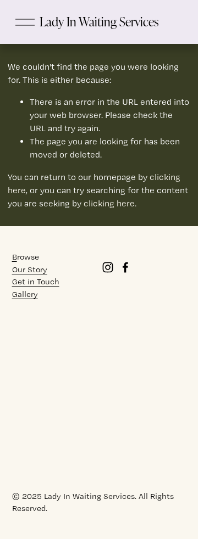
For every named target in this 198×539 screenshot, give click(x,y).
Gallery (25, 294)
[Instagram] (107, 267)
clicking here (109, 203)
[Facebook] (125, 267)
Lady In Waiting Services (99, 21)
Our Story (29, 269)
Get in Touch (35, 282)
